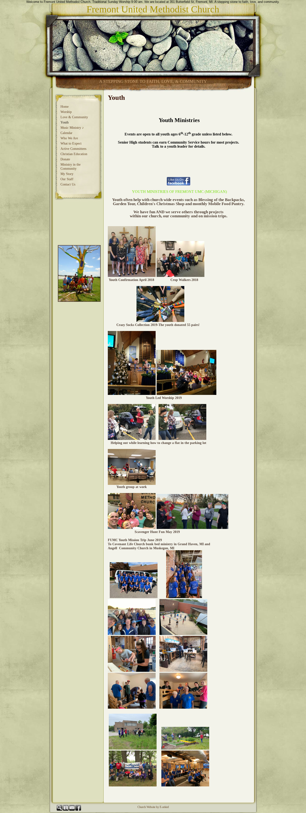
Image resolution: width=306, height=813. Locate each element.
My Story (66, 174)
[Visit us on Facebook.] (78, 809)
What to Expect (71, 143)
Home (64, 106)
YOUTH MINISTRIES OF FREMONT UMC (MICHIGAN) (179, 192)
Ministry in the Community (70, 166)
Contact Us (67, 184)
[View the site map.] (66, 809)
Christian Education (73, 154)
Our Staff (66, 179)
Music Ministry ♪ (72, 127)
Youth (64, 122)
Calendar (66, 133)
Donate (65, 159)
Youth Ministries (178, 120)
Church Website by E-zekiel (153, 807)
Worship (66, 112)
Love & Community (74, 117)
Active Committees (73, 149)
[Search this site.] (60, 809)
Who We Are (69, 138)
